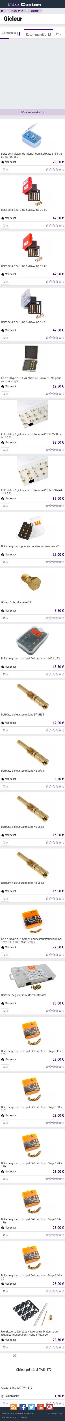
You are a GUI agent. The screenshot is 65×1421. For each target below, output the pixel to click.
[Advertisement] (32, 72)
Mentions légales (9, 1417)
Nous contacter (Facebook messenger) (18, 1413)
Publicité (23, 1417)
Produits (16, 11)
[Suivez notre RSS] (15, 1406)
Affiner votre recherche (32, 112)
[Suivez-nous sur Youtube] (41, 1406)
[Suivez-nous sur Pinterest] (50, 1406)
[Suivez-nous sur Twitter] (32, 1406)
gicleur (34, 11)
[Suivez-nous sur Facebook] (23, 1406)
